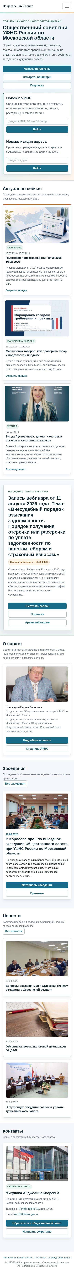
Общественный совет (18, 6)
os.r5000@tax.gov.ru (26, 1214)
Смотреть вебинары (37, 77)
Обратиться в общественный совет (37, 1223)
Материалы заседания (37, 885)
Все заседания (15, 783)
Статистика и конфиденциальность (53, 1257)
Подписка (37, 85)
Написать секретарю (37, 1231)
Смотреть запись (37, 605)
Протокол (37, 893)
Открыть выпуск (16, 290)
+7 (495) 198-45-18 (28, 1208)
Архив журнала (15, 469)
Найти (37, 129)
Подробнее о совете (37, 740)
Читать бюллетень (37, 68)
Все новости (13, 931)
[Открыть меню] (66, 6)
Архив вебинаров (37, 622)
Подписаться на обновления (18, 1257)
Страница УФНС (37, 748)
